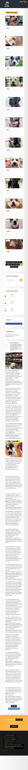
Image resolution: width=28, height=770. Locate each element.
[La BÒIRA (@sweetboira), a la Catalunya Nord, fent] (13, 607)
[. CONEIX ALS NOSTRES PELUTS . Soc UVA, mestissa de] (13, 572)
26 (18, 264)
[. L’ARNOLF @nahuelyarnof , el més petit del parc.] (13, 413)
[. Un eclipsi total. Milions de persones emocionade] (13, 484)
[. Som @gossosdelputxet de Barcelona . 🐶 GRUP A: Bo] (13, 660)
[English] (22, 1)
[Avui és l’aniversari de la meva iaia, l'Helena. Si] (13, 466)
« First (15, 262)
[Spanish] (26, 1)
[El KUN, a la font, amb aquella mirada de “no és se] (13, 642)
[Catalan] (21, 1)
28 (11, 266)
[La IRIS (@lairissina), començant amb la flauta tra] (13, 554)
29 (14, 266)
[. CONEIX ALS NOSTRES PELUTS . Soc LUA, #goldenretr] (13, 501)
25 (15, 264)
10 (6, 264)
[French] (24, 1)
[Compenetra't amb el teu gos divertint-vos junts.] (13, 336)
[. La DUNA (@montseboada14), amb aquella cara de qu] (13, 431)
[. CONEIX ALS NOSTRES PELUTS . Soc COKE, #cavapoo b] (13, 695)
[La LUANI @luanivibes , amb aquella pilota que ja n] (13, 589)
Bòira (13, 741)
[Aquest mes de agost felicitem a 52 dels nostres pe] (13, 448)
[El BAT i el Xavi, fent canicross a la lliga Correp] (13, 396)
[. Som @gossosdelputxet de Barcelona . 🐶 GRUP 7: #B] (13, 378)
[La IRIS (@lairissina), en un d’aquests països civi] (13, 360)
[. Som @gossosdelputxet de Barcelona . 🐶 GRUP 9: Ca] (13, 536)
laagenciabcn (11, 743)
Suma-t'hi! (14, 726)
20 (9, 264)
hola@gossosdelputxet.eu (10, 737)
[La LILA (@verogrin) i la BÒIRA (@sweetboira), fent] (13, 677)
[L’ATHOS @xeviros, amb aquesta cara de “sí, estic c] (13, 519)
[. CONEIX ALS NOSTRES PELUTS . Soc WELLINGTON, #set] (13, 624)
